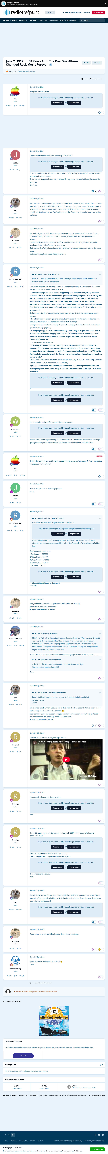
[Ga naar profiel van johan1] (15, 488)
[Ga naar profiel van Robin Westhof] (15, 271)
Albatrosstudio (15, 638)
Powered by (94, 1141)
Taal (6, 1141)
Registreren (74, 103)
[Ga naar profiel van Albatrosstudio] (15, 631)
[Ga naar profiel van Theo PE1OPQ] (15, 961)
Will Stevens (15, 429)
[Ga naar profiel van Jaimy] (69, 1087)
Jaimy (74, 1086)
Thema (13, 1141)
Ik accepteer (98, 1149)
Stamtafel (31, 71)
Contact (32, 1141)
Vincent (36, 983)
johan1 (15, 496)
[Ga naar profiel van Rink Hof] (15, 737)
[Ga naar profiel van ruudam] (15, 233)
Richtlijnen (78, 1151)
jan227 (15, 163)
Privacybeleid (23, 1141)
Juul (14, 71)
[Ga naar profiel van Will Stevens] (15, 421)
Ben (15, 210)
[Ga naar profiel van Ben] (15, 203)
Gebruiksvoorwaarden (53, 1151)
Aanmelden (57, 103)
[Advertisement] (54, 40)
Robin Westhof (15, 279)
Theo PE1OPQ (15, 969)
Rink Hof (15, 745)
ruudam (15, 241)
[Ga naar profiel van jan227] (15, 155)
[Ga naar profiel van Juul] (7, 71)
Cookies (40, 1141)
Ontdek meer (4, 4)
